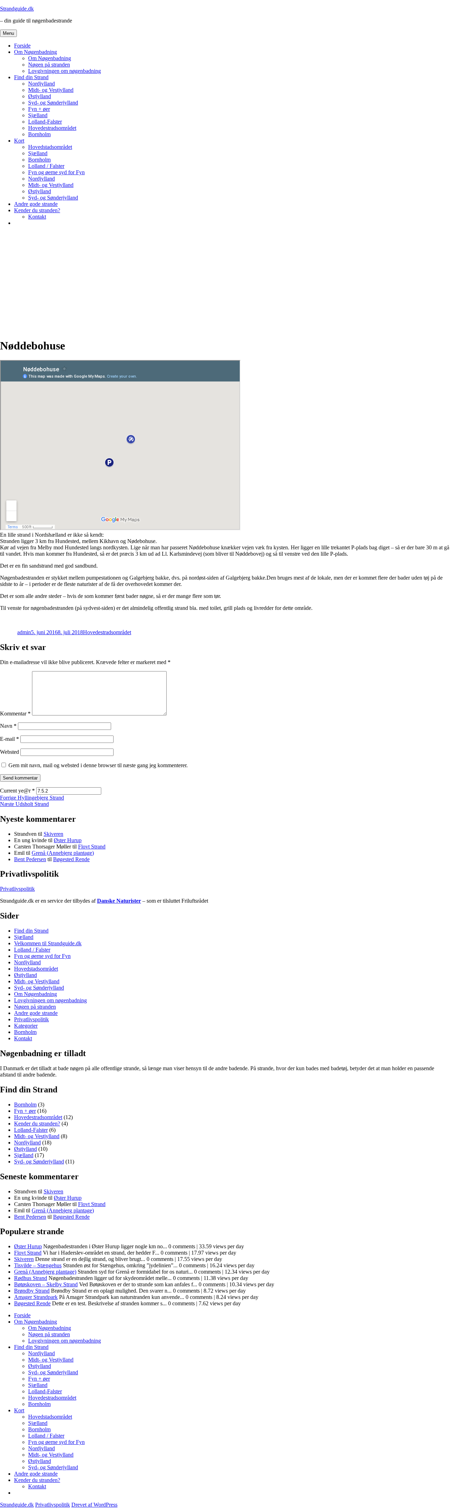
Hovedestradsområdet (52, 128)
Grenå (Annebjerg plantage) (63, 853)
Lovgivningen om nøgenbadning (64, 71)
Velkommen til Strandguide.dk (48, 943)
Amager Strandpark (36, 1297)
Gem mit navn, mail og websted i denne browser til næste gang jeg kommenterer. (98, 765)
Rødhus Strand (30, 1278)
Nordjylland (41, 84)
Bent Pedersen (30, 859)
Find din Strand (31, 77)
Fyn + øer (39, 109)
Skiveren (53, 834)
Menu (8, 33)
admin (24, 632)
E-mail (9, 739)
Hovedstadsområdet (50, 147)
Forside (22, 46)
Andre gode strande (36, 204)
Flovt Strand (91, 847)
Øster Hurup (68, 840)
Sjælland (37, 115)
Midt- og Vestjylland (50, 90)
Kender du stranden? (37, 210)
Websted (9, 752)
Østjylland (39, 96)
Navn (8, 726)
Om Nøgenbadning (35, 52)
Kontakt (37, 217)
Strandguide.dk (17, 9)
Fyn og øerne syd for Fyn (56, 172)
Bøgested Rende (71, 859)
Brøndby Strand (32, 1291)
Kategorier (26, 1026)
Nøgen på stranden (49, 65)
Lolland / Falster (46, 166)
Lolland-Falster (45, 122)
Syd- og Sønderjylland (53, 103)
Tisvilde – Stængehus (38, 1265)
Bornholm (39, 134)
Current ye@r (17, 791)
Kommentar (15, 714)
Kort (19, 141)
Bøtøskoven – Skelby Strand (46, 1284)
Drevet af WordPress (94, 1505)
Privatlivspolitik (17, 889)
